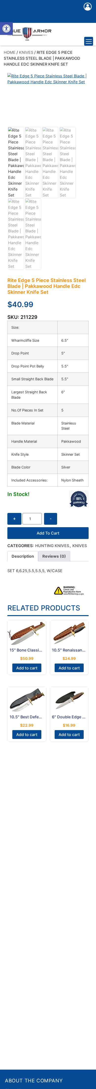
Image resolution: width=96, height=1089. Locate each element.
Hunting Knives (52, 545)
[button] (6, 28)
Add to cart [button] (26, 667)
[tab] (22, 556)
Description (23, 556)
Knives (26, 52)
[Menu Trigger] (88, 41)
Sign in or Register (87, 11)
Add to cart (48, 533)
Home (10, 52)
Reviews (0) (54, 556)
